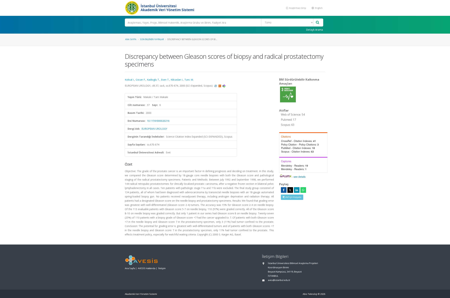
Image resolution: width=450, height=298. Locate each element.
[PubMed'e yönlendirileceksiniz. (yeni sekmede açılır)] (216, 85)
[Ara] (318, 23)
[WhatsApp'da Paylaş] (303, 190)
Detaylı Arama (314, 29)
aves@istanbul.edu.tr (279, 280)
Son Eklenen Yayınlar (152, 39)
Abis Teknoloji (310, 294)
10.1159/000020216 (158, 120)
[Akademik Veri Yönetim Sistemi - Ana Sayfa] (132, 8)
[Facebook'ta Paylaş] (284, 190)
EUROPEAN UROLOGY (154, 128)
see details (300, 176)
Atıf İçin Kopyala (293, 197)
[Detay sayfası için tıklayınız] (288, 94)
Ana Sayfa (130, 39)
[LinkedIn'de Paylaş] (297, 190)
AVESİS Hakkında (146, 268)
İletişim (162, 268)
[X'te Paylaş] (290, 190)
